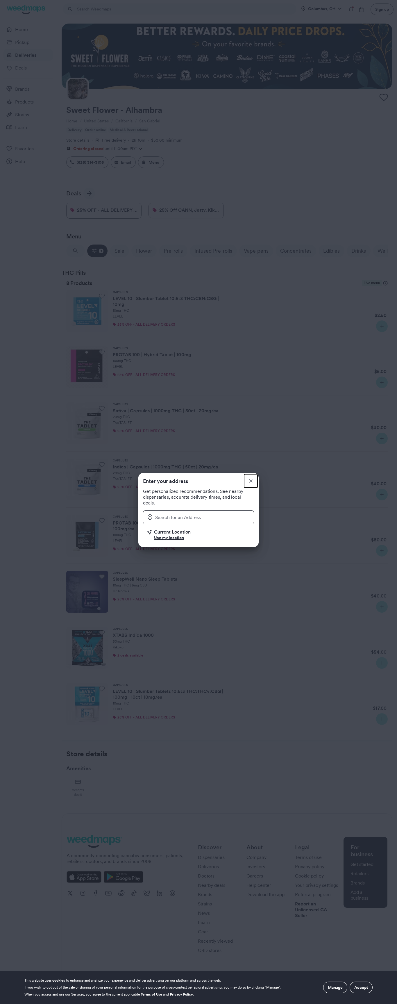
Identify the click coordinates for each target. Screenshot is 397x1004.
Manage (335, 987)
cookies (58, 980)
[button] (200, 535)
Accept (361, 987)
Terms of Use (151, 994)
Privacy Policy (181, 994)
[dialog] (198, 987)
